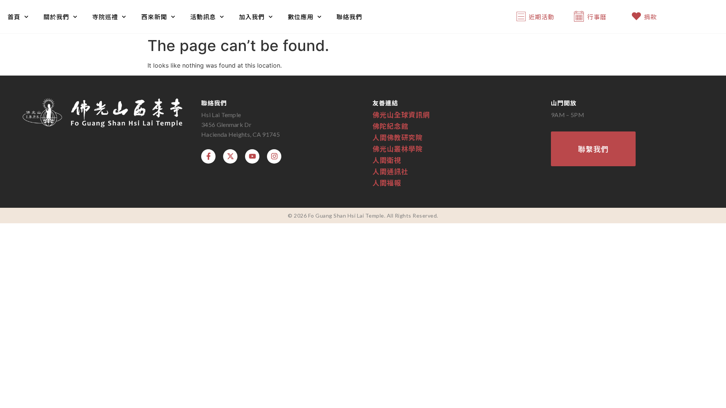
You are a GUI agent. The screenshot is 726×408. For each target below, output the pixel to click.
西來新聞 (154, 16)
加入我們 (252, 16)
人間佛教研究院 (397, 137)
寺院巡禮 (105, 16)
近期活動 (541, 16)
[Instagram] (274, 156)
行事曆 (597, 16)
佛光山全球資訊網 (401, 114)
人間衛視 (386, 160)
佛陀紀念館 (390, 126)
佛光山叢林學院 (397, 148)
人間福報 (386, 182)
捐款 (650, 16)
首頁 (14, 16)
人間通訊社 (390, 171)
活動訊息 (203, 16)
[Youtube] (252, 156)
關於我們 (56, 16)
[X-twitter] (230, 156)
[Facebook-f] (208, 156)
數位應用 (300, 16)
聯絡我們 (349, 16)
